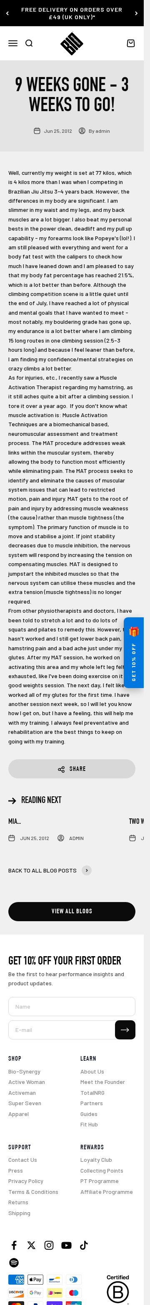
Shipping (19, 1212)
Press (15, 1170)
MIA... (14, 822)
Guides (89, 1113)
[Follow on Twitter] (31, 1245)
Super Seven (24, 1102)
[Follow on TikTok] (84, 1245)
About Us (92, 1071)
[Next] (136, 13)
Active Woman (26, 1081)
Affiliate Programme (106, 1191)
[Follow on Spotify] (14, 1262)
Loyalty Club (96, 1159)
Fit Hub (89, 1124)
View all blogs (72, 912)
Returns (18, 1202)
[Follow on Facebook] (14, 1245)
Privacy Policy (25, 1180)
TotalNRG (92, 1092)
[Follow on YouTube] (66, 1245)
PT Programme (99, 1180)
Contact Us (22, 1159)
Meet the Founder (102, 1081)
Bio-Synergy (24, 1071)
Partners (91, 1102)
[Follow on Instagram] (49, 1245)
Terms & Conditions (33, 1191)
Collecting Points (101, 1170)
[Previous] (7, 13)
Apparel (18, 1113)
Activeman (22, 1092)
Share (78, 769)
